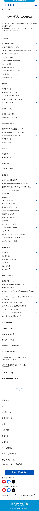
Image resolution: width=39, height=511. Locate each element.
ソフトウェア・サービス (9, 224)
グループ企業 (6, 266)
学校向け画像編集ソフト (10, 217)
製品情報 (5, 175)
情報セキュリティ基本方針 (10, 346)
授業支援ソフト (7, 221)
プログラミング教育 (8, 214)
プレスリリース (6, 263)
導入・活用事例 (7, 322)
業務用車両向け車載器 (9, 227)
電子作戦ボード (7, 194)
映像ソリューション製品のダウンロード (14, 306)
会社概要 (5, 252)
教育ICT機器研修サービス (10, 47)
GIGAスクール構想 (8, 57)
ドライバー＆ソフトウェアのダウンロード (14, 313)
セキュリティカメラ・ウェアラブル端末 (13, 234)
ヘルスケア (5, 231)
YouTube (21, 357)
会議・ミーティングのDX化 (10, 92)
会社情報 (5, 247)
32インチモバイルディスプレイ (11, 190)
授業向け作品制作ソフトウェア (12, 71)
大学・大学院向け (7, 77)
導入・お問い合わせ (8, 351)
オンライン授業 (6, 64)
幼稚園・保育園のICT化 (9, 67)
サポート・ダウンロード (9, 275)
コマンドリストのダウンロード (11, 309)
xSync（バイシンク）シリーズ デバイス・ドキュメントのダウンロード (18, 298)
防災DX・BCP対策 (8, 102)
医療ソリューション (8, 169)
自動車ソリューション (8, 154)
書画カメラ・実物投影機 (9, 180)
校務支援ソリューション (9, 74)
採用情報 (5, 269)
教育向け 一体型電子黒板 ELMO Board (15, 183)
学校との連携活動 (8, 44)
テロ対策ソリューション (9, 117)
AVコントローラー (7, 200)
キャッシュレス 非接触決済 (10, 210)
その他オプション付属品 (9, 241)
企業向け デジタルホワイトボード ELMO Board (17, 187)
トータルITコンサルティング (10, 96)
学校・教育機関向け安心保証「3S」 (13, 284)
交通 (3, 148)
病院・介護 (5, 163)
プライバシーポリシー (9, 340)
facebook (5, 359)
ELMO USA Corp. (8, 372)
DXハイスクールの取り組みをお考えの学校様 (16, 50)
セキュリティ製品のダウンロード (12, 302)
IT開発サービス (7, 89)
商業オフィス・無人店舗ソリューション (14, 129)
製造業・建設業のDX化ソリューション (13, 132)
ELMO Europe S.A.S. (9, 378)
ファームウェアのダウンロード (11, 316)
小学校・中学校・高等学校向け (11, 60)
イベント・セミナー (8, 328)
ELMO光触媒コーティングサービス (13, 238)
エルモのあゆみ (7, 256)
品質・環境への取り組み (9, 259)
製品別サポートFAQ (8, 281)
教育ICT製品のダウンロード (11, 288)
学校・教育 (5, 38)
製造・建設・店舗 (7, 123)
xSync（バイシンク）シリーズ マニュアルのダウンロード (18, 292)
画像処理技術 (6, 142)
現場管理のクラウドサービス (11, 135)
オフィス (4, 84)
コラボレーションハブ (8, 204)
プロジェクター (7, 197)
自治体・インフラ (7, 109)
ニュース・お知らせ (8, 334)
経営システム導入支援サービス (12, 99)
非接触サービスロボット (9, 207)
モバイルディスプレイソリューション (13, 54)
